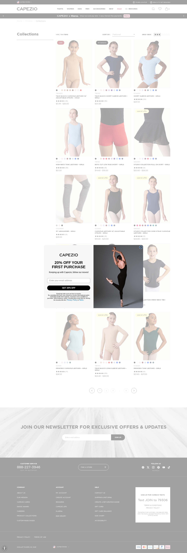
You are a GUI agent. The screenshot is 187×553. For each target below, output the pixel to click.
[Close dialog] (141, 247)
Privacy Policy (72, 300)
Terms (81, 300)
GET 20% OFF (68, 288)
